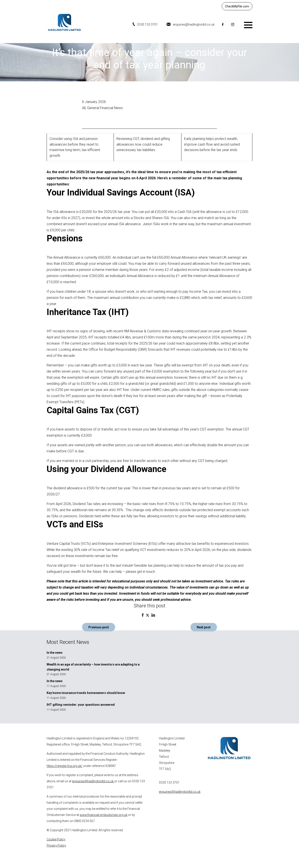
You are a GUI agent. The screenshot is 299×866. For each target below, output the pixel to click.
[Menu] (248, 24)
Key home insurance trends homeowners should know (86, 693)
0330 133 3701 (147, 24)
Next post (204, 627)
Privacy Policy (56, 845)
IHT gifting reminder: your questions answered (81, 704)
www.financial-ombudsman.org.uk (103, 815)
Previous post (98, 627)
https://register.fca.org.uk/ (65, 766)
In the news (55, 652)
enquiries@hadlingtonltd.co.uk (194, 24)
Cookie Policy (56, 839)
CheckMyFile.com (237, 6)
